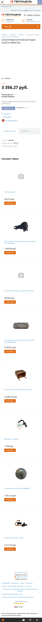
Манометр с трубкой (11, 439)
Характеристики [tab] (10, 131)
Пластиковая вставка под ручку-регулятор (19, 291)
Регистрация (36, 10)
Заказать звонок (22, 572)
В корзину (10, 203)
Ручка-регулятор (10, 192)
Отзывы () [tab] (25, 131)
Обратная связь (22, 577)
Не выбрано (6, 6)
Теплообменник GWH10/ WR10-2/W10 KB (17, 390)
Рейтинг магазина (21, 601)
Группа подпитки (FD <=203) (13, 538)
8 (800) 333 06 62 (33, 15)
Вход (28, 10)
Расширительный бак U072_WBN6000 (17, 488)
